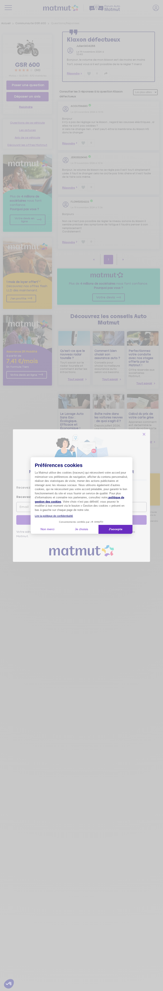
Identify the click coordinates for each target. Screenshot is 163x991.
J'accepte (115, 529)
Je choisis (81, 529)
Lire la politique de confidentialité (54, 515)
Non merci (47, 529)
